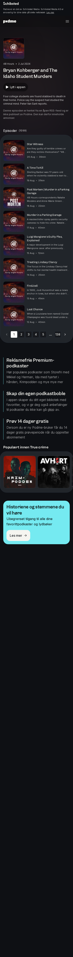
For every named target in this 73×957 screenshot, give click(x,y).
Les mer (50, 12)
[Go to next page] (65, 334)
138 (57, 334)
